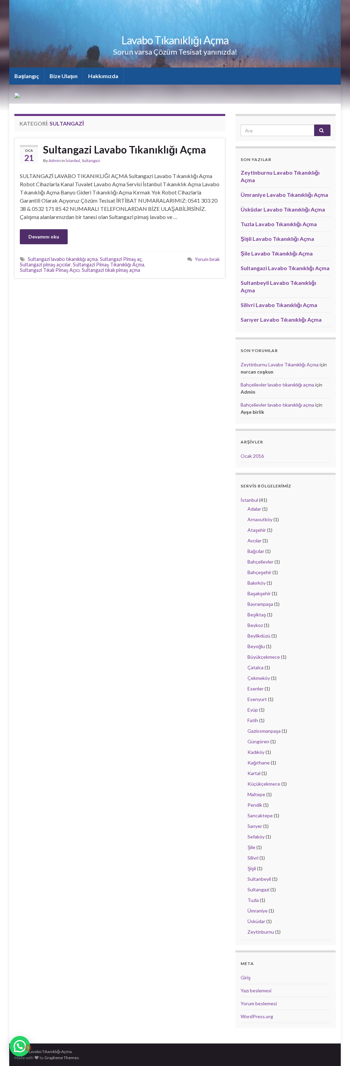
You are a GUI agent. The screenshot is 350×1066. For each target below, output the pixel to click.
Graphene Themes (61, 1057)
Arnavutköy (259, 519)
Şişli (251, 868)
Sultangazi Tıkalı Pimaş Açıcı (50, 270)
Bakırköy (256, 583)
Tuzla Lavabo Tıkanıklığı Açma (279, 224)
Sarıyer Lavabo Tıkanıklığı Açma (281, 319)
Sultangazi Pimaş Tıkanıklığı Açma (108, 264)
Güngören (258, 741)
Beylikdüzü (258, 636)
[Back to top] (334, 1050)
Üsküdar (256, 921)
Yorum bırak (207, 259)
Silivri (252, 858)
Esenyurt (257, 699)
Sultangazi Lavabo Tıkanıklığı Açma (124, 149)
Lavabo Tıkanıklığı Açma (175, 40)
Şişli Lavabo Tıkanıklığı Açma (277, 238)
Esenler (255, 688)
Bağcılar (255, 551)
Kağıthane (258, 762)
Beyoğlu (256, 646)
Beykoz (255, 625)
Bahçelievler (260, 562)
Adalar (254, 509)
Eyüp (252, 710)
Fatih (252, 720)
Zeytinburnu (260, 932)
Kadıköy (256, 752)
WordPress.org (257, 1016)
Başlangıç (26, 76)
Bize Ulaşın (64, 76)
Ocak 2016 (252, 456)
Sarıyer (254, 826)
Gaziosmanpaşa (264, 731)
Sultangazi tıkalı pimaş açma (111, 270)
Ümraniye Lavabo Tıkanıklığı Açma (284, 194)
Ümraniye (257, 911)
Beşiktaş (256, 614)
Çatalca (255, 667)
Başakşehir (259, 593)
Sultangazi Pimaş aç (121, 259)
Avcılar (254, 540)
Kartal (253, 773)
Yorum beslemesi (259, 1003)
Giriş (246, 977)
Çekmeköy (258, 678)
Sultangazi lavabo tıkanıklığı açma (63, 259)
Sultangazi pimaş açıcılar (45, 264)
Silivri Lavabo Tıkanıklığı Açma (279, 305)
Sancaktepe (260, 815)
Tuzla (253, 900)
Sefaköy (256, 836)
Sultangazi (91, 160)
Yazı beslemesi (256, 990)
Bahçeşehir (259, 572)
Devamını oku (43, 236)
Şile (251, 847)
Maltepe (256, 794)
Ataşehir (256, 530)
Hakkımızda (103, 76)
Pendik (254, 805)
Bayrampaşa (260, 604)
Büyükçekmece (263, 657)
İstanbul (73, 160)
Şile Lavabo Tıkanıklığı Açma (277, 253)
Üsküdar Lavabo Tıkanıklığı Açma (283, 209)
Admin (55, 160)
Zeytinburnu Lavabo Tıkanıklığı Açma (280, 364)
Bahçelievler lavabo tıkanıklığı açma (277, 385)
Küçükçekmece (263, 784)
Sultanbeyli (259, 879)
